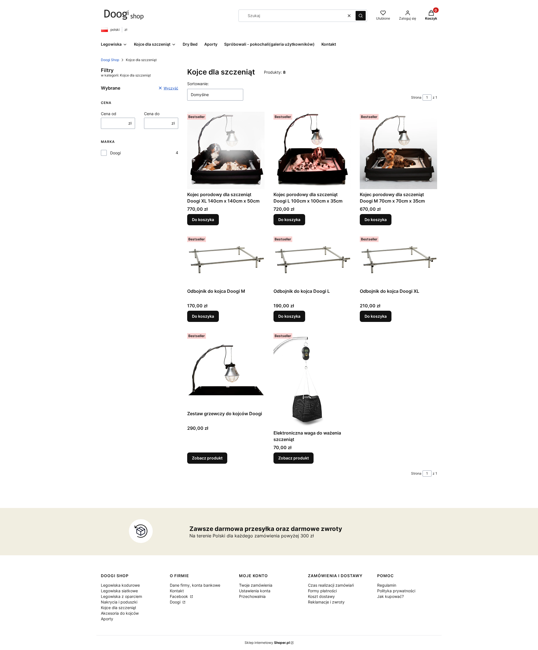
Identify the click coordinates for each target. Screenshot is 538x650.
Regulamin (386, 585)
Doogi (115, 152)
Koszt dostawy (321, 596)
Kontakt (177, 590)
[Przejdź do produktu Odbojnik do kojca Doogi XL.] (398, 260)
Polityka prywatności (396, 590)
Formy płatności (322, 590)
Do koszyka (203, 219)
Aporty (107, 618)
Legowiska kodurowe (120, 585)
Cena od (108, 113)
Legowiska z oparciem (121, 596)
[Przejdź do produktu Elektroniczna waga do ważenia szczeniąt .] (312, 379)
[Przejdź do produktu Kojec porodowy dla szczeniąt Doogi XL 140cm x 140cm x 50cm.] (226, 150)
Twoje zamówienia (255, 585)
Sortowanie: (198, 83)
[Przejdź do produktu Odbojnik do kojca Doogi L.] (312, 260)
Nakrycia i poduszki (119, 602)
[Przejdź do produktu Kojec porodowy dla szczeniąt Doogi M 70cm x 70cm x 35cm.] (398, 150)
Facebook (179, 596)
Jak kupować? (390, 596)
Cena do (151, 113)
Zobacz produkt (207, 458)
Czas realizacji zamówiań (331, 585)
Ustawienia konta (254, 590)
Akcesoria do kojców (120, 613)
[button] (361, 15)
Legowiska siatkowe (119, 590)
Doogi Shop (110, 60)
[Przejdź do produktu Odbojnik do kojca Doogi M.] (226, 260)
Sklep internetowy (267, 642)
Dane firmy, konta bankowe (195, 585)
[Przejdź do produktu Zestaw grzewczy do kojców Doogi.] (226, 369)
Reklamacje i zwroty (326, 602)
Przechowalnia (252, 596)
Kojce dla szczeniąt (118, 607)
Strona (416, 97)
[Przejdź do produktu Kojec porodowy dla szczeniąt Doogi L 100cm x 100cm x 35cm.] (312, 150)
